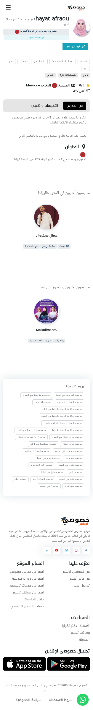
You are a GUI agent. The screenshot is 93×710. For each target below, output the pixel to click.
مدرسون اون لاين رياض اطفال (31, 437)
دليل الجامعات (34, 599)
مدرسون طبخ (20, 479)
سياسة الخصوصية (28, 700)
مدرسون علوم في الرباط (48, 458)
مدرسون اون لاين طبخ (43, 479)
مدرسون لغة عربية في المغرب (36, 395)
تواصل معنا (82, 585)
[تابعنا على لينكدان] (47, 550)
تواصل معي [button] (73, 46)
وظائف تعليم (80, 633)
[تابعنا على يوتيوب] (56, 550)
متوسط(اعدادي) (68, 75)
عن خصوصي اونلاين (76, 572)
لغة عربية (83, 61)
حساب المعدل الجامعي (27, 606)
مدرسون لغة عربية (43, 402)
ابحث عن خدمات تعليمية (27, 585)
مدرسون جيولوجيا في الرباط (43, 444)
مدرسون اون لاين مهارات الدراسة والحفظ (63, 423)
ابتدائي (50, 75)
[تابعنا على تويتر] (66, 550)
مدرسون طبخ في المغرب (70, 479)
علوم (11, 61)
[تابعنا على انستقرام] (76, 550)
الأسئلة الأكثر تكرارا (76, 626)
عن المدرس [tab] (75, 106)
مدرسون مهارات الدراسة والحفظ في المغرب (61, 416)
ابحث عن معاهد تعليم (28, 592)
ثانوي (85, 75)
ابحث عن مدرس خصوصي (26, 572)
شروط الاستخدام (60, 700)
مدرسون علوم (75, 472)
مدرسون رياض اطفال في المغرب (67, 437)
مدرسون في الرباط (73, 486)
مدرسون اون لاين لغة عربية (69, 402)
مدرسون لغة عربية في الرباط (69, 395)
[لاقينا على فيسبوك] (86, 550)
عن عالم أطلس (79, 578)
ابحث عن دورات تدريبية (28, 578)
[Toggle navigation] (8, 8)
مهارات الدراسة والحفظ (62, 61)
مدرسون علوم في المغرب (70, 465)
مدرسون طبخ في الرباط (52, 472)
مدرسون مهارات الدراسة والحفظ (67, 430)
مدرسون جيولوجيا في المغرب (68, 451)
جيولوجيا (24, 61)
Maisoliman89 (46, 330)
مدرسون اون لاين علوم (41, 465)
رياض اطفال (39, 61)
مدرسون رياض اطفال (72, 444)
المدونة (84, 640)
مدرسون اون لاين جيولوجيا (36, 451)
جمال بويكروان (46, 235)
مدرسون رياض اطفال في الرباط (31, 430)
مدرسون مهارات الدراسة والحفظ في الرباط (62, 409)
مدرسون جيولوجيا (74, 458)
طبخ (85, 68)
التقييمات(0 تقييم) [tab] (44, 106)
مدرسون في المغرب (49, 486)
